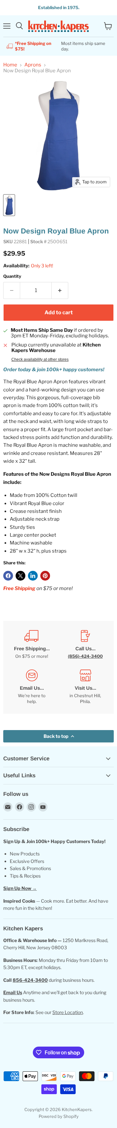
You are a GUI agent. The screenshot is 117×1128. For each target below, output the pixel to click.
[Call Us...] (85, 644)
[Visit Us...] (85, 687)
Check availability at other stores (40, 359)
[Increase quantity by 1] (60, 290)
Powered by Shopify (59, 1116)
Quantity (12, 276)
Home (10, 65)
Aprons (32, 65)
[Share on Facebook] (8, 576)
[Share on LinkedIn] (33, 576)
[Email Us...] (31, 687)
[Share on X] (20, 576)
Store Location (67, 1012)
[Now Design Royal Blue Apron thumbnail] (9, 205)
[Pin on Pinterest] (45, 576)
